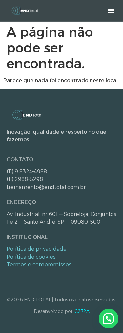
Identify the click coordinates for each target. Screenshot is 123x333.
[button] (111, 10)
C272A (82, 311)
